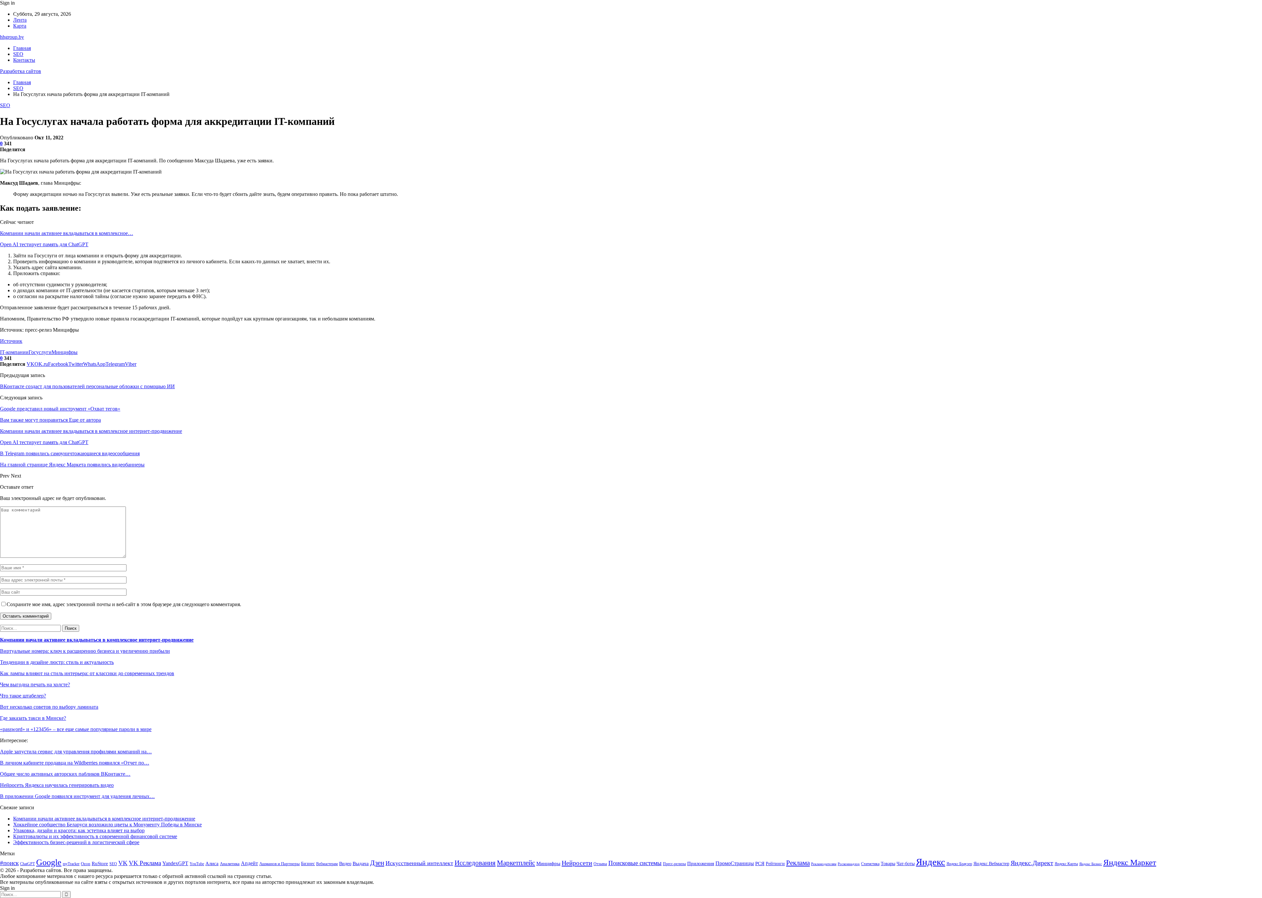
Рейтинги (775, 863)
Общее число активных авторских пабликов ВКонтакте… (65, 774)
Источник (11, 341)
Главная (22, 48)
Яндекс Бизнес (1090, 864)
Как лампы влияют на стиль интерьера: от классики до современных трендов (87, 673)
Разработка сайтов (20, 71)
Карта (19, 26)
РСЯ (759, 863)
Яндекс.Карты (1066, 864)
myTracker (71, 864)
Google (48, 862)
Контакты (24, 60)
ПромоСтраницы (734, 863)
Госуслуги (40, 352)
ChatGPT (27, 864)
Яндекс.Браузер (959, 864)
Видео (345, 863)
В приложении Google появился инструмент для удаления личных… (77, 796)
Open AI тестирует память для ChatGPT (44, 244)
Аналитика (230, 863)
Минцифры (65, 352)
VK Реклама (145, 863)
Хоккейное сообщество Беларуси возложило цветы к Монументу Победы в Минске (107, 824)
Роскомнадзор (849, 864)
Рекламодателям (823, 864)
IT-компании (14, 352)
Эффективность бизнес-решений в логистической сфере (76, 842)
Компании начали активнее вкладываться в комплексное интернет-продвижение (97, 640)
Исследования (475, 862)
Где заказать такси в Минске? (33, 718)
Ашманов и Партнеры (279, 863)
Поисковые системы (635, 863)
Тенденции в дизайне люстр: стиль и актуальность (57, 662)
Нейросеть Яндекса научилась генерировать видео (57, 785)
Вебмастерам (327, 864)
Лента (20, 20)
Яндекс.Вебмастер (991, 863)
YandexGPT (175, 863)
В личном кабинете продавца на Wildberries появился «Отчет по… (74, 763)
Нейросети (577, 862)
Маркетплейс (516, 862)
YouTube (197, 864)
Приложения (700, 863)
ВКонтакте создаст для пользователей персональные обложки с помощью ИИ (87, 386)
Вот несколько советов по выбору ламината (49, 707)
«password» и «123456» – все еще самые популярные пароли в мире (76, 729)
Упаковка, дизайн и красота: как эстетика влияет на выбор (79, 830)
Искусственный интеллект (419, 863)
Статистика (870, 864)
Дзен (377, 862)
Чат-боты (906, 863)
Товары (888, 863)
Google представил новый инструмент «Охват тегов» (60, 409)
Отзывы (600, 864)
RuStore (100, 863)
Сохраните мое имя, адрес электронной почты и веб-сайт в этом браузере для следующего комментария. (124, 604)
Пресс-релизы (674, 864)
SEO (18, 54)
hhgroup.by (12, 37)
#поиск (9, 863)
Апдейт (249, 863)
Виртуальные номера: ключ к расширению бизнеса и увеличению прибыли (85, 651)
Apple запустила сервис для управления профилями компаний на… (76, 751)
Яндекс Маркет (1129, 862)
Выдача (361, 863)
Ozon (85, 863)
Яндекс (930, 862)
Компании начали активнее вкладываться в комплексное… (66, 233)
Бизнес (308, 863)
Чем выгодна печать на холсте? (35, 684)
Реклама (798, 863)
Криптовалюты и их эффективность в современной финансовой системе (95, 836)
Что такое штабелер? (23, 695)
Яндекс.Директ (1032, 862)
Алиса (212, 863)
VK (123, 863)
